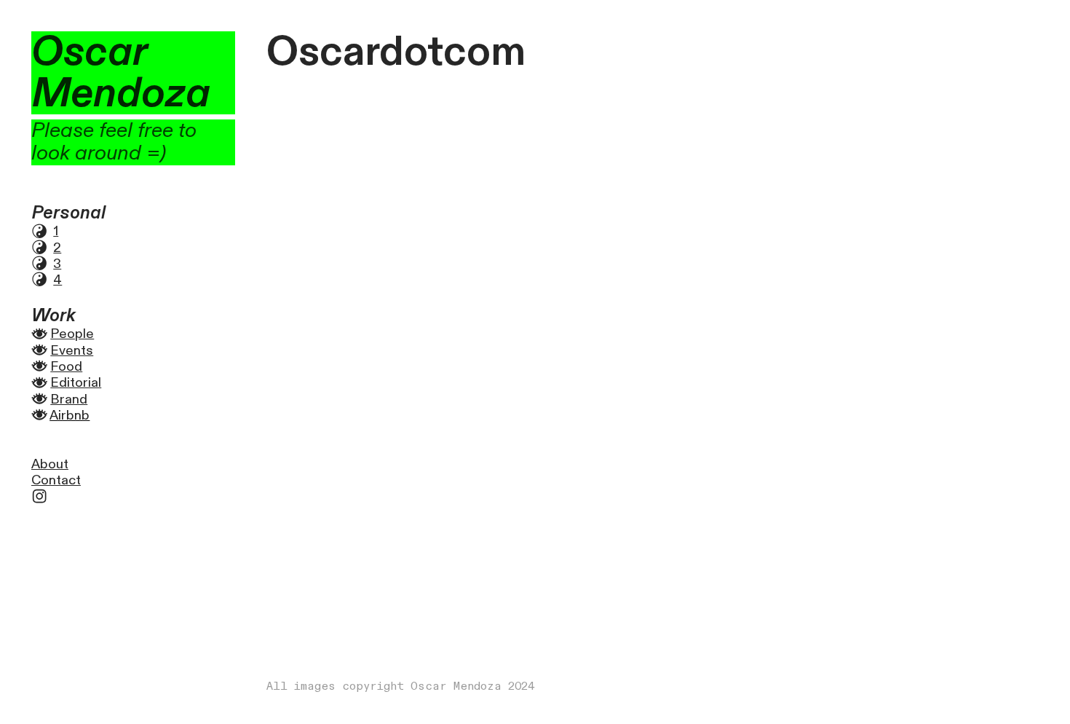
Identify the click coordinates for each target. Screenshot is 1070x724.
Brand (68, 399)
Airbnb (69, 415)
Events (71, 351)
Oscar (89, 52)
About (49, 464)
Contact (56, 480)
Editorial (75, 383)
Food (66, 367)
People (72, 334)
